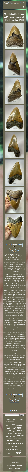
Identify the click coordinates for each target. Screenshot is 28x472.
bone (7, 425)
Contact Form (15, 463)
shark (15, 446)
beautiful (8, 436)
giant (9, 431)
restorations (10, 422)
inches (21, 419)
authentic (10, 443)
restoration (19, 443)
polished (15, 438)
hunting (10, 438)
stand (21, 440)
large (19, 433)
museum (10, 433)
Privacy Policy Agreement (14, 465)
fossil (19, 427)
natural (20, 435)
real (14, 428)
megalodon (12, 449)
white (15, 433)
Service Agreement (14, 468)
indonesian (19, 425)
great (19, 438)
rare (22, 422)
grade (14, 431)
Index (14, 460)
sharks (19, 431)
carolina (13, 453)
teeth (12, 424)
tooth (18, 452)
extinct (18, 422)
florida (14, 436)
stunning (15, 419)
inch (8, 428)
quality (17, 440)
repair (22, 450)
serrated (10, 440)
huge (9, 419)
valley (9, 453)
